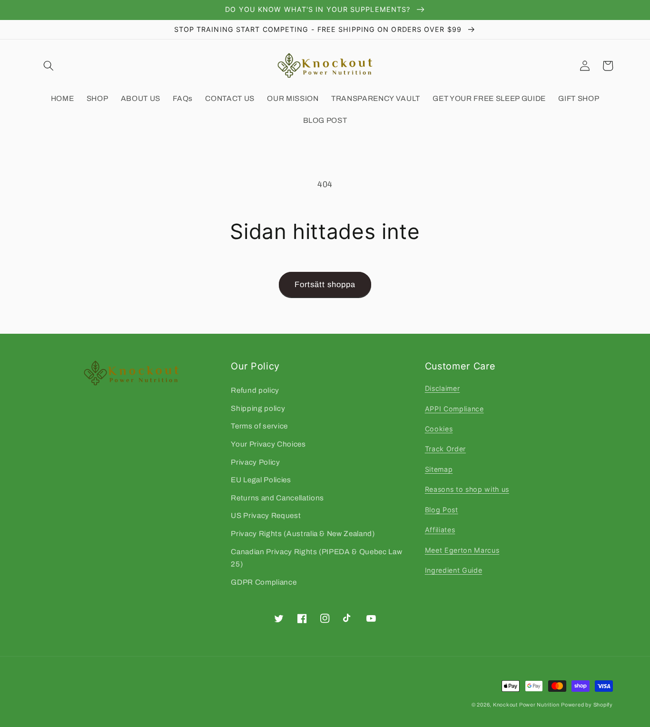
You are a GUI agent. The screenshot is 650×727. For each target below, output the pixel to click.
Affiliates (440, 530)
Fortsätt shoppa (325, 284)
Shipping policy (258, 408)
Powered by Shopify (587, 704)
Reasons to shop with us (467, 489)
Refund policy (255, 390)
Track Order (445, 449)
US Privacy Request (266, 515)
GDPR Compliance (263, 582)
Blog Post (441, 510)
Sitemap (439, 469)
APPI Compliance (454, 409)
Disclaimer (442, 388)
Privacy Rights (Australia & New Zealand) (302, 533)
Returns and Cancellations (277, 498)
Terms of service (259, 426)
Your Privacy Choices (268, 444)
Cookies (439, 429)
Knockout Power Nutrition (526, 704)
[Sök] (48, 65)
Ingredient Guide (454, 570)
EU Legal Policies (261, 480)
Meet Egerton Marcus (462, 550)
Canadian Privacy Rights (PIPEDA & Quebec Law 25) (316, 558)
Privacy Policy (255, 462)
